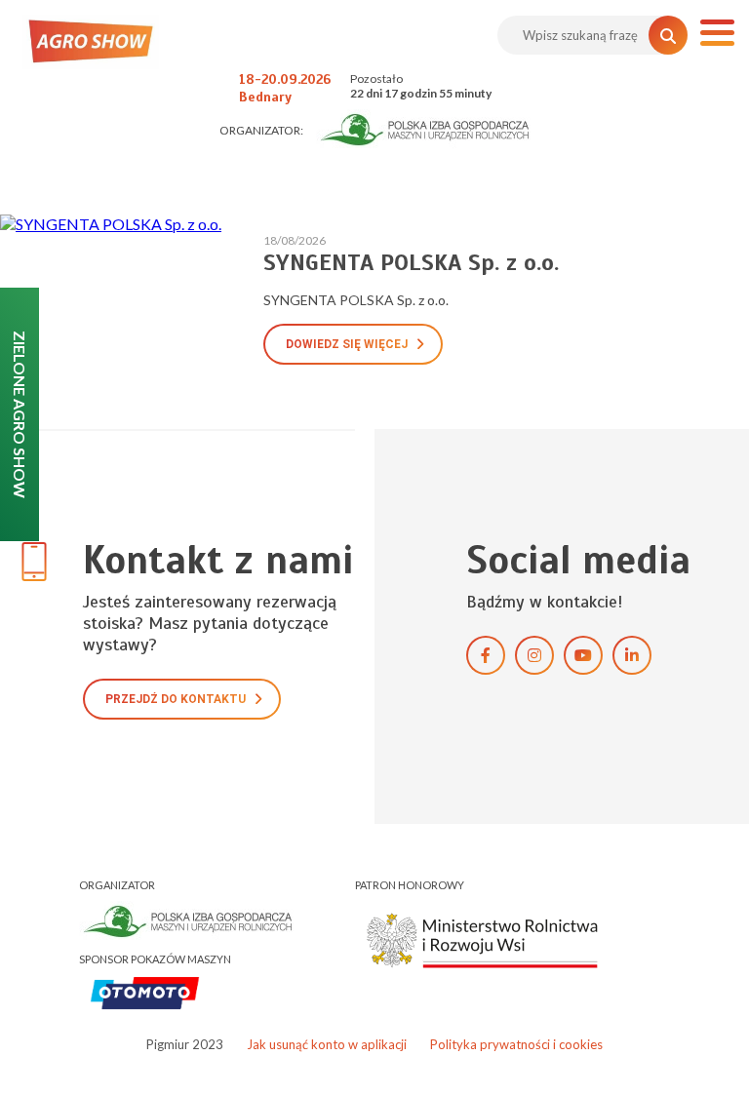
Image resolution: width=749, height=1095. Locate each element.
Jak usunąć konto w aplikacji (327, 1044)
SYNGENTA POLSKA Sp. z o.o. (411, 262)
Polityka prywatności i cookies (516, 1044)
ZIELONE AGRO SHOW (20, 414)
